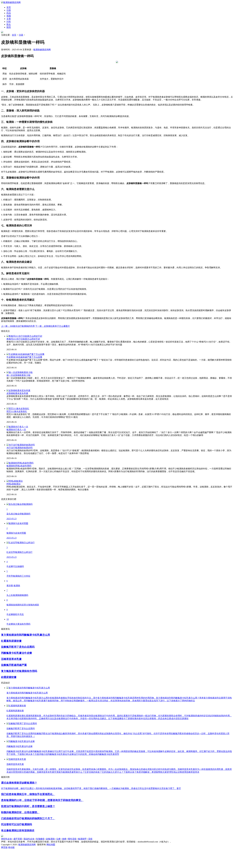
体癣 (64, 839)
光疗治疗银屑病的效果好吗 (19, 448)
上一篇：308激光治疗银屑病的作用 (18, 326)
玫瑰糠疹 (40, 839)
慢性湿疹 (72, 839)
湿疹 (90, 839)
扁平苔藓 (17, 839)
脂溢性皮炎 (29, 839)
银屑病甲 (82, 839)
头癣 (58, 839)
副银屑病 (50, 839)
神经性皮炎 (6, 839)
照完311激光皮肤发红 (16, 411)
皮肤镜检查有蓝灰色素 (17, 393)
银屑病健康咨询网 (42, 49)
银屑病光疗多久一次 (16, 429)
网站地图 (50, 844)
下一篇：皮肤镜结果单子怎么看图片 (52, 326)
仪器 (21, 35)
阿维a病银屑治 (13, 484)
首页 (14, 35)
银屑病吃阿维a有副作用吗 (18, 466)
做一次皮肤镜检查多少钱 (18, 375)
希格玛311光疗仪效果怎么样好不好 (23, 339)
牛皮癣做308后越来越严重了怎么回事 (24, 357)
